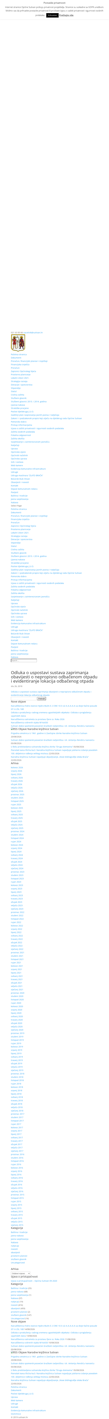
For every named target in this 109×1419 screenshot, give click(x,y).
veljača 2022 (17, 945)
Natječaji (15, 445)
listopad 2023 (17, 878)
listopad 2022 (17, 918)
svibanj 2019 (17, 1056)
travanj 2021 (17, 979)
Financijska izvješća (20, 364)
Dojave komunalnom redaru (24, 489)
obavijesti (15, 1252)
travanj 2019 (17, 1060)
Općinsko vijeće (18, 452)
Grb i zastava (17, 462)
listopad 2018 (17, 1080)
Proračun (15, 368)
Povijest (14, 492)
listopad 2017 (17, 1120)
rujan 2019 (16, 1043)
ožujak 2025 (16, 821)
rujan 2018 (16, 1083)
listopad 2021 (17, 959)
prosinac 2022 (17, 912)
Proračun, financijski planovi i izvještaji (29, 361)
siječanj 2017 (17, 1151)
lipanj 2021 (16, 972)
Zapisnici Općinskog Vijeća (23, 371)
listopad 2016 (17, 1161)
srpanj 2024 (16, 848)
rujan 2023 (16, 881)
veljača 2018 (17, 1107)
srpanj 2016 (16, 1171)
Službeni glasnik (18, 398)
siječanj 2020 (17, 1029)
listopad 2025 (17, 801)
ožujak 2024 (16, 861)
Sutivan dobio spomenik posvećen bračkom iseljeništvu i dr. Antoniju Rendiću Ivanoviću (52, 726)
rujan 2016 (16, 1164)
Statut (14, 391)
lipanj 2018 (16, 1093)
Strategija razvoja (19, 381)
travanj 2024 (17, 858)
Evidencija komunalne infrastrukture (28, 468)
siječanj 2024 (17, 868)
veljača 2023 (17, 905)
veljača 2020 (17, 1026)
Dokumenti (16, 357)
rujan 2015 (16, 1201)
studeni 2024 (17, 834)
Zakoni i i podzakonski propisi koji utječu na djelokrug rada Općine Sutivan (46, 418)
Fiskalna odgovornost (21, 435)
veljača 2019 (17, 1066)
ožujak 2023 (16, 902)
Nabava (14, 502)
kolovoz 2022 (17, 925)
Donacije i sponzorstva (21, 384)
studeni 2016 (17, 1157)
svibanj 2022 (17, 935)
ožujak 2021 (16, 982)
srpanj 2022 (16, 929)
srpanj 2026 (16, 771)
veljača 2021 (17, 986)
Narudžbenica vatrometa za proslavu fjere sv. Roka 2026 (37, 719)
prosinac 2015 (17, 1194)
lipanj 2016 (16, 1174)
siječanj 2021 (17, 989)
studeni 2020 (17, 996)
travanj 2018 (17, 1100)
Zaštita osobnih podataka (23, 431)
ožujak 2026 (16, 784)
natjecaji (15, 1245)
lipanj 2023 (16, 892)
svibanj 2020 (17, 1016)
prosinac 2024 (17, 831)
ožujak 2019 (16, 1063)
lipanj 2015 (16, 1208)
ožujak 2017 (16, 1144)
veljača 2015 (17, 1221)
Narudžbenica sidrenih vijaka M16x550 (29, 722)
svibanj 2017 (17, 1137)
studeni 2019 (17, 1036)
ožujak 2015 (16, 1218)
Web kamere (17, 465)
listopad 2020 (17, 999)
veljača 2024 (17, 865)
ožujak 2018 (16, 1104)
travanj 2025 (17, 818)
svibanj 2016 (17, 1177)
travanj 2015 (17, 1214)
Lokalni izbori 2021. (20, 378)
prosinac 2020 (17, 993)
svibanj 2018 (17, 1097)
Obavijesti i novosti (20, 482)
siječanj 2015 (17, 1225)
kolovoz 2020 (17, 1006)
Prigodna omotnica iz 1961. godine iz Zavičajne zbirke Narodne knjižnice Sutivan (49, 733)
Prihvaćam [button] (52, 15)
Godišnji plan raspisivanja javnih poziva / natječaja (35, 415)
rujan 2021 (16, 962)
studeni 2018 (17, 1077)
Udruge (14, 472)
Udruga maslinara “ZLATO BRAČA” (27, 475)
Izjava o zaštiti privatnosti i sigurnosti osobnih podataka (37, 428)
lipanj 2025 (16, 811)
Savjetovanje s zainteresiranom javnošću (30, 441)
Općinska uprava (19, 458)
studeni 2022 (17, 915)
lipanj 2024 (16, 851)
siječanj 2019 (17, 1070)
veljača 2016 (17, 1188)
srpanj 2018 (16, 1090)
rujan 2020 (16, 1003)
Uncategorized (18, 1262)
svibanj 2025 (17, 814)
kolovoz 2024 (17, 845)
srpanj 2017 (16, 1130)
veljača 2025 (17, 824)
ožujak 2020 (16, 1023)
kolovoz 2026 (17, 767)
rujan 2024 (16, 841)
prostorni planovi (19, 1255)
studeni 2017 (17, 1117)
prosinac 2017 (17, 1114)
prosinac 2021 (17, 952)
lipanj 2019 (16, 1053)
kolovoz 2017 (17, 1127)
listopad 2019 (17, 1040)
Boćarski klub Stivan (20, 478)
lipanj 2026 (16, 774)
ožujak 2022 (16, 942)
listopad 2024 (17, 838)
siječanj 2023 (17, 908)
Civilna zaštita (17, 394)
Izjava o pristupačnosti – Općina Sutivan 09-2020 (34, 1280)
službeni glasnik (18, 1259)
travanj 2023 (17, 898)
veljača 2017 (17, 1147)
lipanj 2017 (16, 1134)
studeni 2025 (17, 797)
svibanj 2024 (17, 855)
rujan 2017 (16, 1124)
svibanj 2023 (17, 895)
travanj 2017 (17, 1141)
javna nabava (17, 1235)
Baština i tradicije (19, 495)
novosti (14, 1249)
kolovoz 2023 (17, 885)
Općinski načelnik (19, 455)
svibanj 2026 (17, 777)
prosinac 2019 (17, 1033)
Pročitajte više (66, 15)
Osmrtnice (16, 1413)
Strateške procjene (20, 408)
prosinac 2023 (17, 871)
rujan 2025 (16, 804)
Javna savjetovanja (19, 499)
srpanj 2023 (16, 888)
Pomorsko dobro (18, 421)
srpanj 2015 (16, 1204)
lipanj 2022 (16, 932)
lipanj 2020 (16, 1013)
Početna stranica (19, 354)
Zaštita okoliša (17, 438)
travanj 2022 (17, 939)
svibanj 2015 (17, 1211)
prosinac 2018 (17, 1073)
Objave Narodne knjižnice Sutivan (38, 729)
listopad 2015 (17, 1198)
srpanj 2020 (16, 1009)
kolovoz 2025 (17, 808)
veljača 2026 (17, 787)
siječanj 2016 (17, 1191)
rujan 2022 (16, 922)
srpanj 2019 (16, 1050)
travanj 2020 (17, 1019)
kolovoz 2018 (17, 1087)
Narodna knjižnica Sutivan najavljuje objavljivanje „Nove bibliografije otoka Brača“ (50, 757)
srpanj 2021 (16, 969)
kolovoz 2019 (17, 1046)
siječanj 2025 (17, 828)
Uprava (14, 448)
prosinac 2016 (17, 1154)
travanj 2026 (17, 781)
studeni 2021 (17, 956)
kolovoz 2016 (17, 1167)
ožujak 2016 (16, 1184)
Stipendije (16, 388)
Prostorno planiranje (21, 374)
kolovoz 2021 (17, 966)
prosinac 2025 (17, 794)
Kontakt (14, 485)
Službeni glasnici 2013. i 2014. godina (29, 401)
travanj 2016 (17, 1181)
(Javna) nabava (18, 405)
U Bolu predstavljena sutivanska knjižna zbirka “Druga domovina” (42, 746)
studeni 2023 (17, 875)
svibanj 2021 (17, 976)
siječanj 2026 (17, 791)
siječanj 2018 (17, 1110)
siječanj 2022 (17, 949)
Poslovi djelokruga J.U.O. (22, 411)
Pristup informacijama (21, 425)
